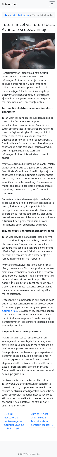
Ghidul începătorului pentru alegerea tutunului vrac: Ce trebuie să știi (14, 421)
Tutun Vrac (9, 4)
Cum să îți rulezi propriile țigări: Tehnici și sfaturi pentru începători (41, 419)
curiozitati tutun (19, 15)
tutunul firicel (9, 311)
